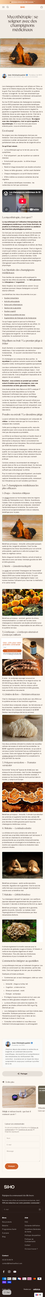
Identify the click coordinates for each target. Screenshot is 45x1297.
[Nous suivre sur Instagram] (9, 1271)
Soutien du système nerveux (14, 315)
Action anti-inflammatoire (13, 305)
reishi (6, 571)
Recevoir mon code (12, 651)
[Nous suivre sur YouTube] (14, 1271)
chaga (6, 498)
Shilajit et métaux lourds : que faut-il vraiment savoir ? (16, 1112)
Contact (27, 1245)
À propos (5, 1233)
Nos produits (7, 1222)
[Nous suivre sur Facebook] (3, 1271)
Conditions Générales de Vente (33, 1230)
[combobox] (38, 1295)
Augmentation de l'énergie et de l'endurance (20, 318)
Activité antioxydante (12, 301)
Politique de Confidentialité (30, 1240)
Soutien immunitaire (11, 298)
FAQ (26, 1222)
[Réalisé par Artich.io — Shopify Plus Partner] (37, 1289)
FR (40, 1295)
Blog (4, 1237)
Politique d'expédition (33, 1235)
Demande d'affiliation (32, 1225)
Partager (24, 1074)
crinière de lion (7, 756)
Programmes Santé (9, 1229)
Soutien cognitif (10, 311)
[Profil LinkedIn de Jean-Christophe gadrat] (27, 75)
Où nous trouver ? (31, 1249)
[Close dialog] (42, 639)
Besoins (5, 1225)
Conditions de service (25, 1129)
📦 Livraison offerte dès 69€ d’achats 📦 (22, 2)
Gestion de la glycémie (12, 308)
